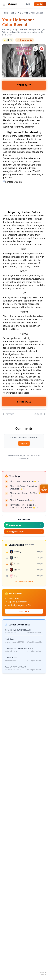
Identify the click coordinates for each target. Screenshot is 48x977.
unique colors (24, 225)
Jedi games (18, 222)
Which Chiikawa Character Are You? (35, 633)
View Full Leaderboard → (24, 581)
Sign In (24, 443)
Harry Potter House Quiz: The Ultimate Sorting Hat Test (24, 506)
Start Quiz (24, 85)
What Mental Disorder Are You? (25, 494)
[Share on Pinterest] (41, 48)
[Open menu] (4, 4)
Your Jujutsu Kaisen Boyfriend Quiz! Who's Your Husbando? (35, 651)
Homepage (9, 13)
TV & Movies (22, 13)
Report (43, 974)
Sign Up (39, 4)
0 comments (26, 40)
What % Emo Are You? (22, 500)
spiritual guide (31, 117)
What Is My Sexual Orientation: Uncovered (23, 487)
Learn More (24, 611)
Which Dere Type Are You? (24, 481)
